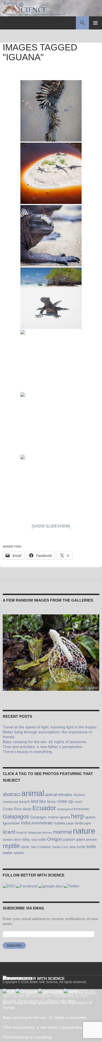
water (8, 852)
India (25, 823)
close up (65, 801)
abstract (11, 794)
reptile (11, 846)
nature (84, 830)
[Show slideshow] (51, 526)
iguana (90, 817)
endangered (65, 809)
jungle (70, 823)
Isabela (59, 823)
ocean (7, 840)
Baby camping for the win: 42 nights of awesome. (45, 742)
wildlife (19, 853)
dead (27, 809)
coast (78, 802)
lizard (9, 832)
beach (24, 801)
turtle (91, 846)
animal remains (58, 794)
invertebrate (42, 823)
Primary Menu (95, 22)
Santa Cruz (60, 847)
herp (77, 816)
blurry (51, 802)
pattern (69, 839)
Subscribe (14, 945)
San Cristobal (40, 847)
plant (80, 839)
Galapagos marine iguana (50, 817)
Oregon (54, 839)
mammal (62, 832)
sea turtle (77, 847)
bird (34, 801)
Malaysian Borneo (40, 832)
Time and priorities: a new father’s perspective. (43, 746)
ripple (25, 847)
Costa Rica (12, 809)
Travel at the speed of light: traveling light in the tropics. (50, 727)
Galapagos (16, 816)
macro (21, 832)
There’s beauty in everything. (28, 751)
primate (91, 840)
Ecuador (44, 808)
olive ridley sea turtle (29, 840)
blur (42, 801)
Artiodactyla (10, 801)
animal (32, 793)
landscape (83, 823)
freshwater (81, 809)
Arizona (79, 795)
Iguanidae (11, 823)
